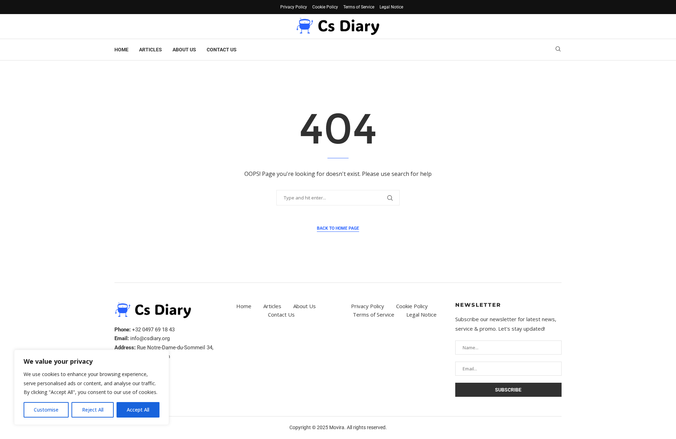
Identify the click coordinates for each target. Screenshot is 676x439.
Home (121, 49)
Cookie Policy (325, 7)
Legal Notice (391, 7)
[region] (91, 387)
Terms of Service (358, 7)
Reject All (93, 409)
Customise (46, 409)
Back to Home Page (338, 228)
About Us (184, 49)
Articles (150, 49)
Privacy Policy (293, 7)
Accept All (138, 409)
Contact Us (222, 49)
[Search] (558, 49)
